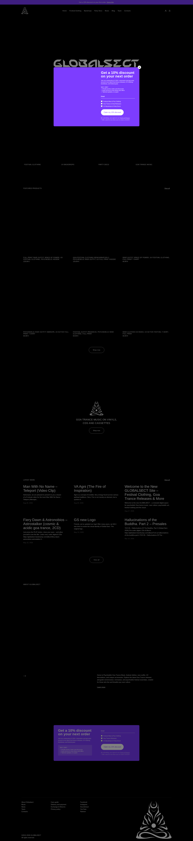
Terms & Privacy (125, 118)
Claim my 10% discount (112, 112)
